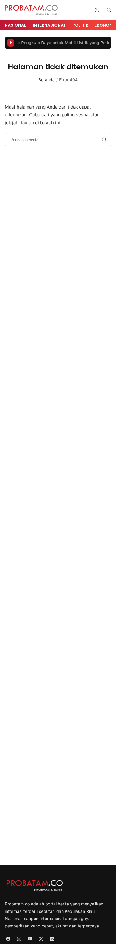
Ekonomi (105, 25)
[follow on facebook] (8, 939)
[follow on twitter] (41, 939)
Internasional (49, 25)
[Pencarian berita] (104, 140)
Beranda (46, 79)
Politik (80, 25)
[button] (97, 10)
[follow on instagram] (19, 939)
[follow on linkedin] (52, 939)
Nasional (15, 25)
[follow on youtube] (30, 939)
